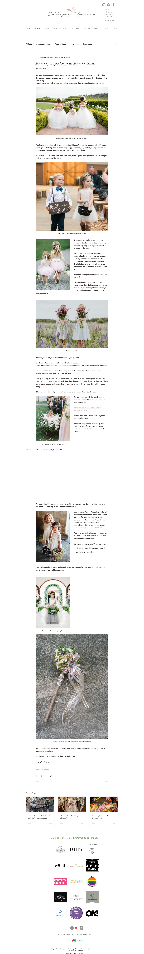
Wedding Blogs (60, 44)
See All (116, 793)
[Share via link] (51, 776)
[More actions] (107, 57)
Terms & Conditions (79, 953)
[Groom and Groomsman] (40, 804)
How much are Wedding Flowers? (69, 817)
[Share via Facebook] (37, 776)
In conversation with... (43, 44)
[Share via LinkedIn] (46, 776)
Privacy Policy (68, 953)
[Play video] (72, 474)
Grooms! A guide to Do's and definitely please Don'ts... (39, 817)
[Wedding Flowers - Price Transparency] (104, 804)
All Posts (29, 44)
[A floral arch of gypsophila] (72, 804)
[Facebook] (113, 5)
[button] (115, 44)
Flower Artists (87, 44)
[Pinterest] (108, 5)
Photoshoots (74, 44)
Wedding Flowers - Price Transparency (101, 817)
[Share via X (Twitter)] (41, 776)
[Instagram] (104, 5)
